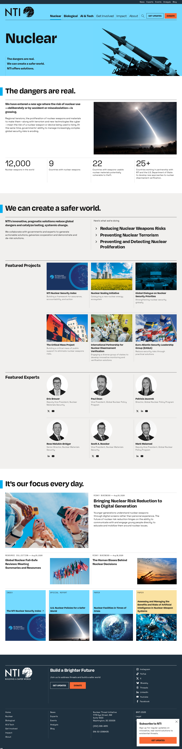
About (133, 16)
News (142, 2)
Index (10, 592)
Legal (138, 716)
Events (158, 2)
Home (8, 712)
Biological (71, 16)
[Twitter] (49, 411)
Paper (97, 592)
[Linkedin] (142, 411)
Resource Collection (16, 555)
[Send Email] (53, 411)
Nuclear (55, 16)
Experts (149, 2)
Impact (121, 16)
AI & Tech (87, 16)
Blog (175, 2)
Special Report (58, 592)
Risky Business (102, 495)
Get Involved (105, 16)
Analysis (167, 2)
